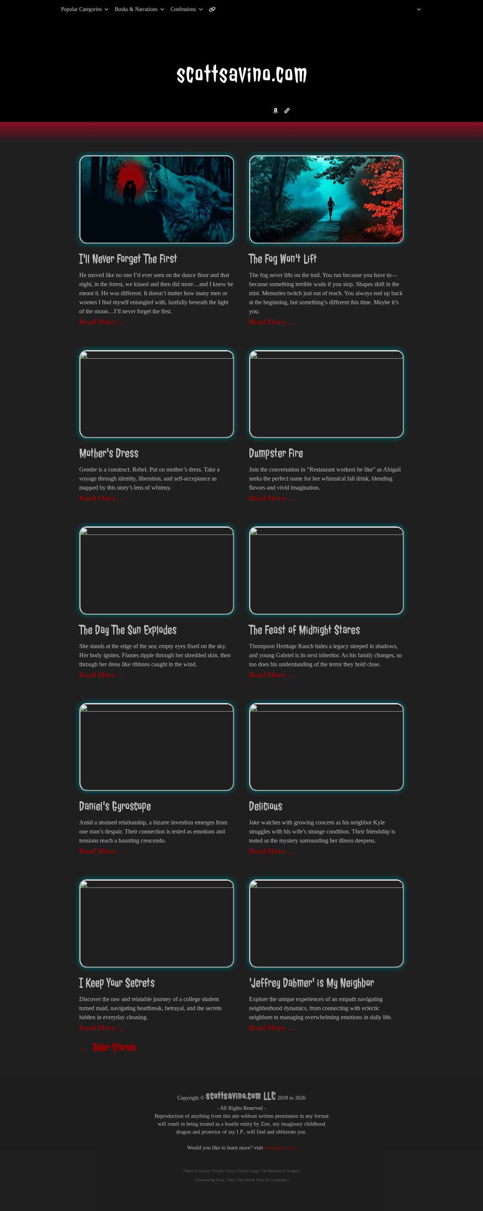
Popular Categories (73, 9)
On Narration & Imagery (280, 1171)
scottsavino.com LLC (241, 1095)
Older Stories (107, 1047)
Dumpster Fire (276, 453)
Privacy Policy (223, 1171)
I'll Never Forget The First (128, 259)
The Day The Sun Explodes (128, 630)
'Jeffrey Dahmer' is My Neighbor (311, 983)
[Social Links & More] (215, 9)
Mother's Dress (108, 453)
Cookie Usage (248, 1171)
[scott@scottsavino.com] (242, 9)
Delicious (265, 806)
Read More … (102, 321)
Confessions (183, 9)
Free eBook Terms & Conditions (262, 1180)
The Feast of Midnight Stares (304, 630)
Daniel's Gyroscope (115, 806)
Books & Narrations (136, 9)
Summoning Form (210, 1180)
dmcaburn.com (280, 1148)
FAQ (230, 1180)
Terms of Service (196, 1171)
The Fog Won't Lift (283, 259)
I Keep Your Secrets (117, 983)
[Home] (409, 9)
